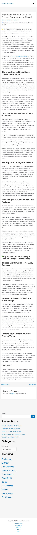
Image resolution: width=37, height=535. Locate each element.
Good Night (7, 478)
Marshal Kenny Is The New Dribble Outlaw (13, 434)
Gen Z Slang (7, 493)
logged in (12, 393)
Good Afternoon (9, 470)
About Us (18, 527)
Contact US (18, 525)
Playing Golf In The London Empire (11, 431)
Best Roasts (7, 497)
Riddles (5, 489)
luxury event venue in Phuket (20, 56)
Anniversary (7, 459)
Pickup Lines (7, 486)
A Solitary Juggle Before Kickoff (10, 437)
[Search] (33, 416)
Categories (5, 446)
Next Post (32, 384)
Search (4, 413)
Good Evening (8, 474)
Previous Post (5, 384)
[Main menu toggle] (33, 3)
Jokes (4, 482)
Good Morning (8, 467)
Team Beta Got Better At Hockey (11, 428)
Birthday (5, 463)
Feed (18, 531)
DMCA (18, 529)
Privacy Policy (18, 523)
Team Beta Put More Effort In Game (12, 425)
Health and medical (7, 20)
